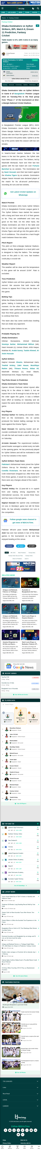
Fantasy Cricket (14, 18)
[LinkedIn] (35, 1130)
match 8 (26, 558)
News (20, 12)
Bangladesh (19, 94)
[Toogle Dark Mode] (33, 8)
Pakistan (5, 464)
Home (3, 12)
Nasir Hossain (10, 172)
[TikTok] (22, 1130)
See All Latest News (22, 976)
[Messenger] (31, 1130)
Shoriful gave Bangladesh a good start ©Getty (15, 1004)
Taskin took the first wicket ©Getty (30, 1012)
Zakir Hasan (23, 365)
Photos (34, 12)
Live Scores (12, 12)
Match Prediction (22, 552)
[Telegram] (18, 1134)
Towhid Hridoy (8, 365)
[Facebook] (5, 1130)
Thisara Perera (21, 369)
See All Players (21, 803)
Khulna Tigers (11, 175)
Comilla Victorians (10, 471)
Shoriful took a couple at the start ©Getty (30, 1037)
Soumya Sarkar (9, 344)
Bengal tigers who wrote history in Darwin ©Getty (29, 1049)
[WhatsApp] (27, 1130)
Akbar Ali (34, 369)
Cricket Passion (10, 53)
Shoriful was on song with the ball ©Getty (29, 1025)
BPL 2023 (13, 552)
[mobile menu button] (2, 8)
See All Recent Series (21, 694)
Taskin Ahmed (30, 351)
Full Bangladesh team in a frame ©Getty (30, 1061)
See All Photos (21, 1072)
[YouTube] (10, 1130)
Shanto (19, 362)
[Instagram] (14, 1130)
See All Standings (19, 885)
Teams (27, 12)
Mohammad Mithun (25, 344)
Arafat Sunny (17, 351)
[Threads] (22, 1134)
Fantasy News (32, 552)
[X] (18, 1130)
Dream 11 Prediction (17, 558)
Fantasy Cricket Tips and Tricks (15, 555)
